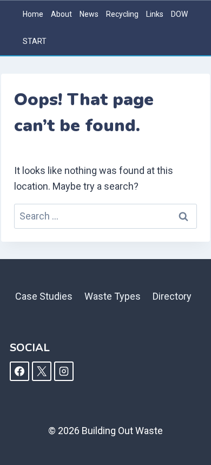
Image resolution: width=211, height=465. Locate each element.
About (61, 14)
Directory (172, 296)
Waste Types (112, 296)
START (35, 41)
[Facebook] (19, 371)
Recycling (122, 14)
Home (33, 14)
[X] (41, 371)
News (89, 14)
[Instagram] (64, 371)
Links (154, 14)
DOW (179, 14)
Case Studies (43, 296)
